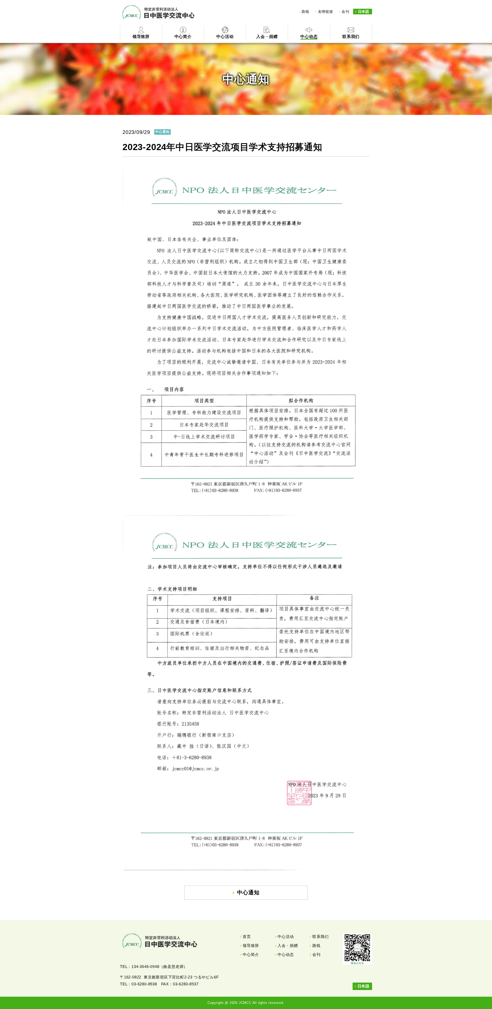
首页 (247, 936)
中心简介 (251, 954)
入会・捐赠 (288, 945)
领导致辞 (251, 945)
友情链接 (325, 11)
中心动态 (286, 954)
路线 (305, 11)
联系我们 (320, 936)
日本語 (363, 11)
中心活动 (286, 936)
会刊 (345, 11)
